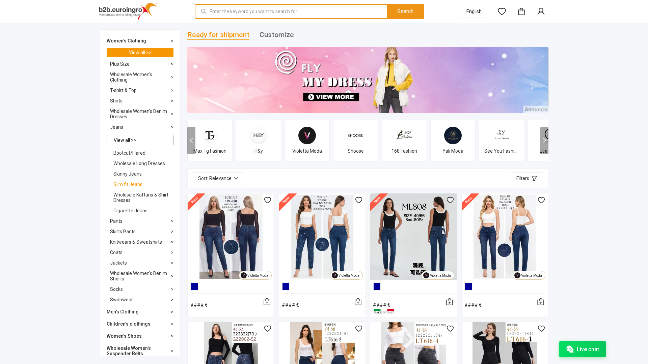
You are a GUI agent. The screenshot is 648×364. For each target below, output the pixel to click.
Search (405, 11)
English (474, 11)
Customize (277, 35)
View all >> (140, 52)
